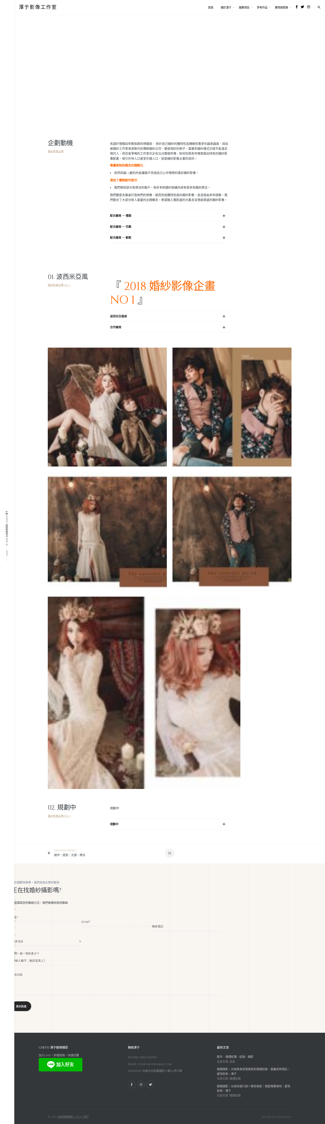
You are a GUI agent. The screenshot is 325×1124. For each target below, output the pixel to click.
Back (75, 46)
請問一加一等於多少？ (25, 954)
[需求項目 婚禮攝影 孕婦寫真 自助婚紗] (46, 939)
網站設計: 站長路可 (101, 1117)
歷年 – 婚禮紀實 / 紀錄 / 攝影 (235, 1057)
